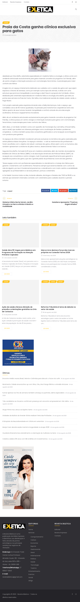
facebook (46, 190)
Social (31, 577)
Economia (34, 543)
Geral (53, 282)
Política (33, 559)
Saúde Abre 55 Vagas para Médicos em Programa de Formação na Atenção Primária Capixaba (19, 252)
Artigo (31, 581)
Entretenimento (34, 571)
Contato (26, 2)
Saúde (6, 23)
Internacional (35, 556)
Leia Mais (7, 274)
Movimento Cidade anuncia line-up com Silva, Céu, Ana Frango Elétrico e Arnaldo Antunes (35, 384)
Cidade (45, 225)
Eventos (31, 574)
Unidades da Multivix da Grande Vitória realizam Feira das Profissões (27, 415)
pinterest (73, 190)
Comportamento (37, 537)
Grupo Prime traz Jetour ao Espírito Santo (17, 410)
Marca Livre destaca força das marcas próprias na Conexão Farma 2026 (58, 251)
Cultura (33, 540)
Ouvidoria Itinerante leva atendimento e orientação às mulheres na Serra (29, 433)
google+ (64, 190)
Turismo (34, 568)
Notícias (31, 533)
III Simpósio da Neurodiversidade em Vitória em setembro (23, 421)
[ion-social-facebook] (72, 2)
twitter (55, 190)
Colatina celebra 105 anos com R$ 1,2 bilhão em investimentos (25, 439)
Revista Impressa (15, 2)
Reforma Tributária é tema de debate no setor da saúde (58, 308)
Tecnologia (35, 565)
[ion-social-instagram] (76, 2)
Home (31, 529)
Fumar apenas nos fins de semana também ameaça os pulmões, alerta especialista (33, 393)
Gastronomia (35, 549)
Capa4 (9, 191)
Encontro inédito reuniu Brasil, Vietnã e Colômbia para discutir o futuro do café (31, 378)
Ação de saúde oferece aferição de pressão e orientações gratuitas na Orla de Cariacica (19, 309)
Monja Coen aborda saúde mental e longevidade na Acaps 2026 (25, 427)
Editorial (5, 2)
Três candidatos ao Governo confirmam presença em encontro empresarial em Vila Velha (35, 401)
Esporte (33, 546)
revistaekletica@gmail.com (12, 577)
